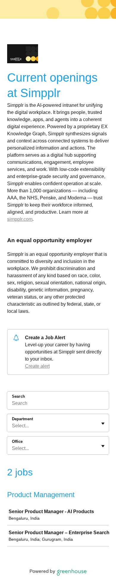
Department (22, 419)
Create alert (37, 366)
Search (18, 396)
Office (17, 441)
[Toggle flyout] (102, 423)
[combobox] (12, 426)
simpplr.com (19, 219)
